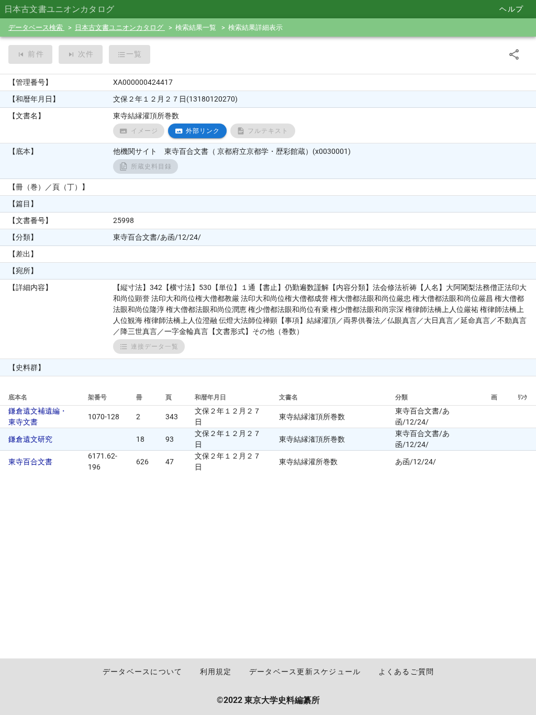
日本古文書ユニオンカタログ (120, 27)
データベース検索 (36, 27)
